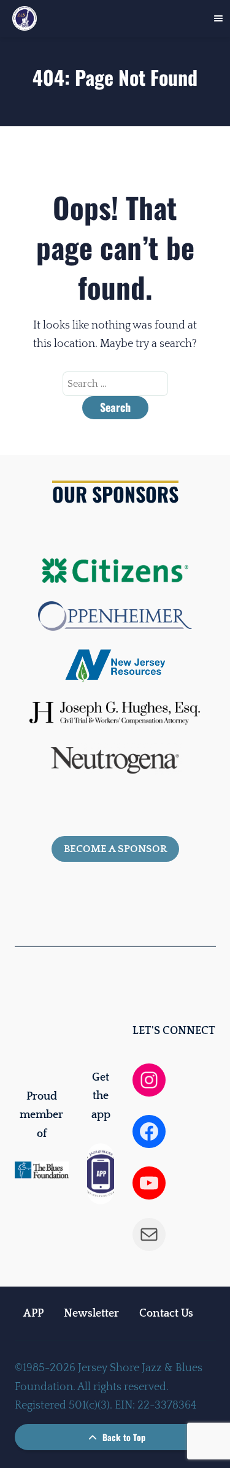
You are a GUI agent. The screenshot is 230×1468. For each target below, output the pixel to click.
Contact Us (166, 1313)
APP (33, 1313)
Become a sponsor (115, 848)
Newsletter (91, 1313)
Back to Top (122, 1437)
